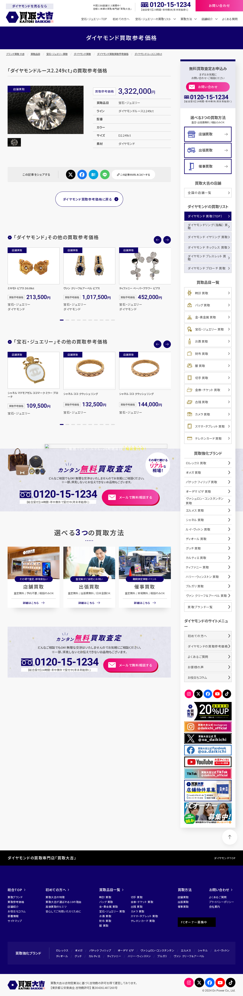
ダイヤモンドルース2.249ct (148, 54)
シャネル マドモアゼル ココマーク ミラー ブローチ (33, 394)
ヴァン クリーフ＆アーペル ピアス (81, 288)
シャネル (203, 950)
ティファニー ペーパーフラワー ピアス (139, 288)
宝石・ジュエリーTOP (94, 19)
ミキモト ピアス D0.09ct (21, 288)
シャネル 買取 (195, 520)
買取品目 (35, 54)
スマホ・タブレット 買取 (210, 426)
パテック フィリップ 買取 (201, 482)
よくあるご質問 (198, 656)
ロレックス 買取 (196, 463)
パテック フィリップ (100, 950)
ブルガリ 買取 (195, 586)
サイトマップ (15, 921)
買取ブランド (15, 897)
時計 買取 (201, 293)
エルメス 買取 (195, 510)
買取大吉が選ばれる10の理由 (63, 902)
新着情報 (13, 916)
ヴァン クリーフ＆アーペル (189, 956)
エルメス (186, 950)
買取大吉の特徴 (55, 897)
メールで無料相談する (136, 497)
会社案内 (214, 906)
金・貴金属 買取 (205, 317)
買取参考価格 (16, 902)
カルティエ (95, 956)
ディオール (62, 956)
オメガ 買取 (193, 472)
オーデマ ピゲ (126, 950)
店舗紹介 (13, 906)
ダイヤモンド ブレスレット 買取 (207, 257)
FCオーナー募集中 (194, 922)
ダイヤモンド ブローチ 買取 (206, 268)
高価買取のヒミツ (56, 906)
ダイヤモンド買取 (82, 54)
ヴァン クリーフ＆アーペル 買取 (206, 595)
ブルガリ (162, 956)
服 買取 (200, 365)
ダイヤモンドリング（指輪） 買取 (208, 226)
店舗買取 (33, 586)
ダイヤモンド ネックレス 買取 (208, 247)
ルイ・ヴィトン (222, 950)
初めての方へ (121, 19)
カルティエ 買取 (196, 557)
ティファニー (114, 956)
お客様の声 (196, 667)
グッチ (78, 956)
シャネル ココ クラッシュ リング (80, 394)
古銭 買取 (201, 402)
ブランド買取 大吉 (15, 54)
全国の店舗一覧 (199, 192)
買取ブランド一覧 (200, 607)
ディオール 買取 (196, 538)
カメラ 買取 (202, 414)
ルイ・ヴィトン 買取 (198, 529)
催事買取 (144, 586)
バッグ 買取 (202, 305)
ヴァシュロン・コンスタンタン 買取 (205, 500)
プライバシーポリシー (221, 902)
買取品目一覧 (109, 889)
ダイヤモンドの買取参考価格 (208, 646)
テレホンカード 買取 (208, 438)
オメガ (79, 950)
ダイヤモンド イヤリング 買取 (208, 237)
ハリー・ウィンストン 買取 (202, 576)
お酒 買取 (201, 341)
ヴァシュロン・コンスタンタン (157, 950)
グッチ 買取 (193, 548)
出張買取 (89, 586)
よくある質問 (230, 19)
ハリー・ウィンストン (139, 956)
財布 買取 (201, 353)
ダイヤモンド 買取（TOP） (205, 216)
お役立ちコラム (197, 677)
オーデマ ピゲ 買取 (198, 491)
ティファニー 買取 (197, 567)
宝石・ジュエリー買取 (57, 54)
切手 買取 (201, 377)
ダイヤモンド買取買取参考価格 (112, 54)
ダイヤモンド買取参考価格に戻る (87, 199)
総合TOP (15, 889)
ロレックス (62, 950)
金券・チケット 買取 (207, 390)
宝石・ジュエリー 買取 (209, 329)
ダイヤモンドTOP (224, 858)
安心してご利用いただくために (63, 911)
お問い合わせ (208, 87)
